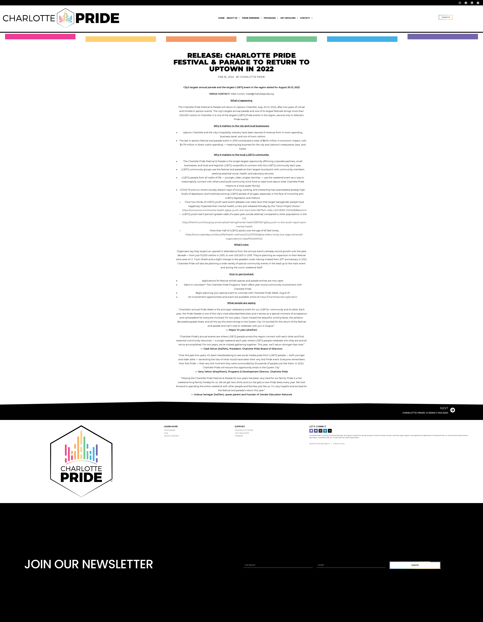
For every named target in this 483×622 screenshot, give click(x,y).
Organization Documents (319, 444)
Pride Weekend (250, 18)
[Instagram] (459, 2)
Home (221, 18)
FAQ (166, 433)
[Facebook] (465, 2)
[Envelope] (311, 431)
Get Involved (287, 18)
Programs (270, 18)
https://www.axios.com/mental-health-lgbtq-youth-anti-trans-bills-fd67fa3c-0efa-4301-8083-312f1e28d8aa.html (244, 210)
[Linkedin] (471, 2)
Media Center (171, 436)
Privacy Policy (339, 444)
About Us (232, 18)
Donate (239, 436)
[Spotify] (477, 2)
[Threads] (330, 431)
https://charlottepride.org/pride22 (278, 297)
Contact (305, 18)
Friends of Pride (244, 430)
